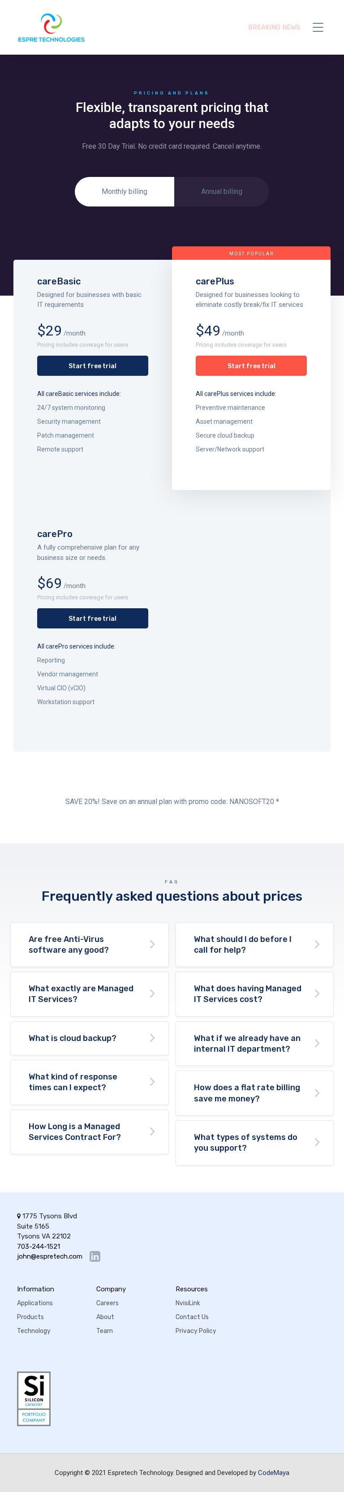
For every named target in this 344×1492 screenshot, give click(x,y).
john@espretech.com (49, 1256)
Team (104, 1331)
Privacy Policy (196, 1331)
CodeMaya (273, 1473)
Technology (34, 1331)
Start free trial (92, 366)
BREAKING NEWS (274, 27)
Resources (192, 1289)
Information (35, 1289)
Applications (35, 1303)
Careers (107, 1303)
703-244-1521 (38, 1247)
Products (30, 1317)
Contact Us (192, 1317)
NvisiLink (188, 1303)
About (105, 1317)
